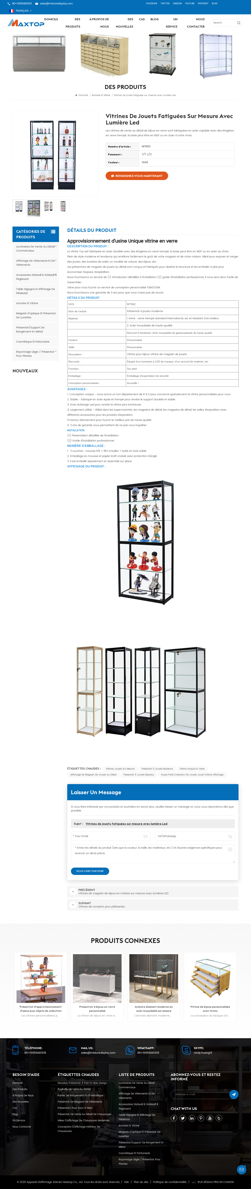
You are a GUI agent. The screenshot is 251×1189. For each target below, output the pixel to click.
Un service (172, 22)
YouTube (190, 3)
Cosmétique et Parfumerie (32, 342)
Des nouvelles (124, 22)
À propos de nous (99, 22)
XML (126, 1182)
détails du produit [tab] (91, 230)
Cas (142, 19)
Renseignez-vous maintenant (139, 176)
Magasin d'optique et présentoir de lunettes (36, 315)
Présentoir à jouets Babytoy (138, 775)
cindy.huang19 (203, 1053)
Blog (214, 3)
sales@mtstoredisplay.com (56, 4)
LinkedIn (177, 3)
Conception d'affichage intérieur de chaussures (79, 1129)
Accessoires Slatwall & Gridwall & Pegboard (36, 277)
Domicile (51, 19)
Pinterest (203, 3)
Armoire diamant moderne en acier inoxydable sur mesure (154, 1008)
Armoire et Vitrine (27, 303)
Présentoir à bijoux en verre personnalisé (97, 1008)
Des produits (73, 22)
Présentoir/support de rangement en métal (30, 329)
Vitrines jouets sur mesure (120, 769)
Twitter (165, 3)
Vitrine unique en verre (192, 769)
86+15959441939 (22, 4)
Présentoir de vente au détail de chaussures (84, 1114)
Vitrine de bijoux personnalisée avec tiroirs (210, 1008)
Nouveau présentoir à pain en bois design (82, 1083)
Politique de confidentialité (170, 1182)
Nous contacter (196, 22)
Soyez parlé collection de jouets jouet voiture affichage (192, 775)
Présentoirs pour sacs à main (75, 1108)
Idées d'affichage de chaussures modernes (84, 1121)
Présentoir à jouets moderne (157, 769)
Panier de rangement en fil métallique (80, 1096)
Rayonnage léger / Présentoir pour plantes (35, 354)
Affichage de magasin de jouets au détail (93, 775)
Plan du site (141, 1182)
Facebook (151, 3)
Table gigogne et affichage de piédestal (35, 291)
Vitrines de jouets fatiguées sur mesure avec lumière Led (126, 823)
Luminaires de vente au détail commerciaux (35, 249)
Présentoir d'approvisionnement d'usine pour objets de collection (41, 1008)
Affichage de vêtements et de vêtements (35, 263)
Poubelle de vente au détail (74, 1089)
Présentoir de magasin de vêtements (80, 1102)
